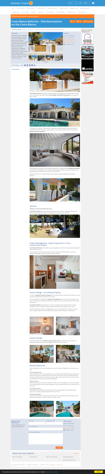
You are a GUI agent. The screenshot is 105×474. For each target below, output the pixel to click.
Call (73, 21)
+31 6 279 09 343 (69, 37)
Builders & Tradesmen (28, 29)
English (86, 3)
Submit (60, 447)
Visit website (89, 21)
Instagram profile (69, 44)
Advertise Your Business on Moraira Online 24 (26, 16)
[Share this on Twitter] (27, 65)
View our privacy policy (51, 472)
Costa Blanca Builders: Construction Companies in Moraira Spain (49, 29)
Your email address (33, 426)
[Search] (76, 3)
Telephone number (50, 421)
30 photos (46, 61)
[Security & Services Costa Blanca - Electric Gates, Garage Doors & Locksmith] (87, 40)
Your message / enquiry (34, 432)
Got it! (98, 472)
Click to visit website (70, 40)
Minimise (76, 453)
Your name (31, 421)
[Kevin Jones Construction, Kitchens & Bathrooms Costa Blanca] (87, 52)
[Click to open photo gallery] (46, 43)
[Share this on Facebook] (25, 65)
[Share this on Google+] (30, 65)
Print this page (15, 65)
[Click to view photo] (33, 58)
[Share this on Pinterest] (32, 65)
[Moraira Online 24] (22, 3)
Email (80, 21)
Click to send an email (70, 42)
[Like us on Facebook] (80, 3)
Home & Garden (16, 29)
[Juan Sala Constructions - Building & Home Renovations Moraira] (87, 65)
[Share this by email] (34, 65)
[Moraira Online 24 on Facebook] (93, 3)
